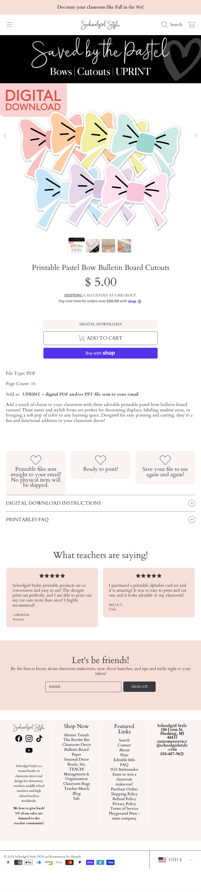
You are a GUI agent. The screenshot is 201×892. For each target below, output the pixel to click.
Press (124, 755)
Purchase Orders (124, 789)
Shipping (73, 295)
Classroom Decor (76, 745)
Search (124, 740)
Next (196, 136)
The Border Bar (76, 740)
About (124, 750)
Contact (124, 745)
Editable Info (124, 760)
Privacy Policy (124, 804)
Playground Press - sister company (124, 816)
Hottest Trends (76, 735)
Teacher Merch (76, 789)
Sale (77, 798)
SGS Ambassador (124, 769)
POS (41, 856)
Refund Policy (124, 799)
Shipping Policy (124, 794)
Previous (5, 136)
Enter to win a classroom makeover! (124, 779)
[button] (9, 25)
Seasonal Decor (76, 759)
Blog (77, 793)
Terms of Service (124, 809)
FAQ (124, 765)
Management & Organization (76, 777)
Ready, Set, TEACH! (77, 767)
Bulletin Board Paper (76, 752)
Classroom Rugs (76, 784)
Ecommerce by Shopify (65, 856)
